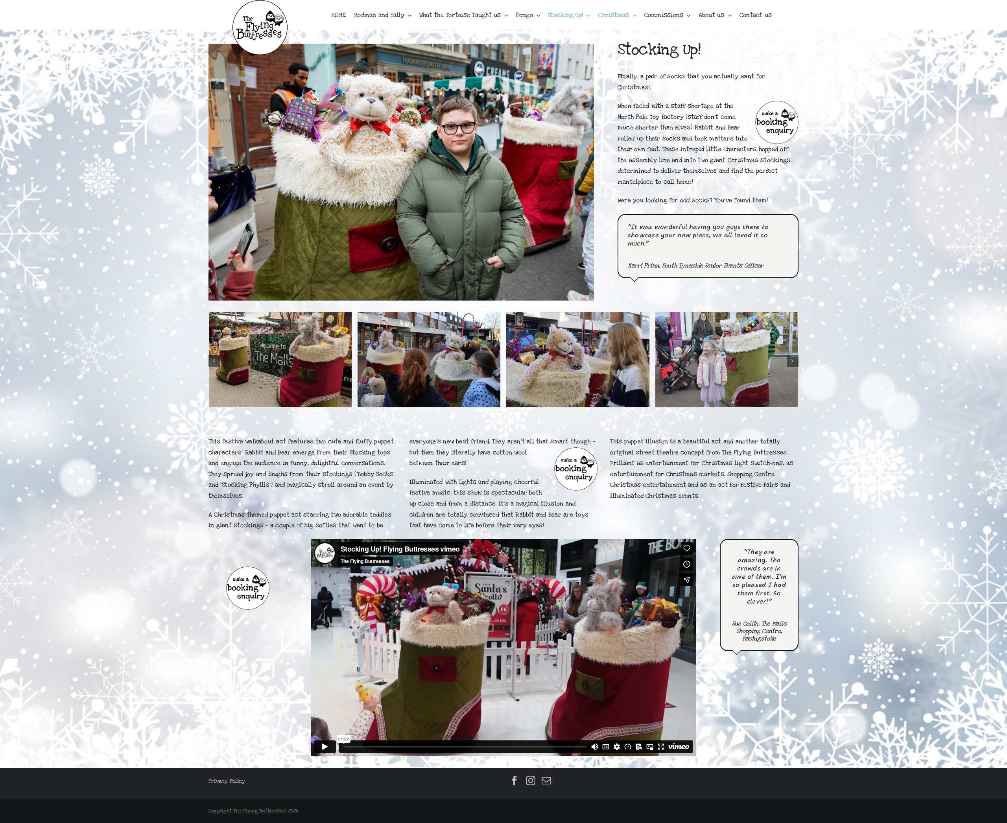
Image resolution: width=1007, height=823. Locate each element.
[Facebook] (514, 780)
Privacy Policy (226, 781)
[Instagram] (530, 780)
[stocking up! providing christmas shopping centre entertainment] (577, 316)
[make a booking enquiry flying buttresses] (247, 570)
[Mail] (546, 780)
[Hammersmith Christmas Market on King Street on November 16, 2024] (429, 316)
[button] (214, 361)
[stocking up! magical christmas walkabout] (280, 316)
